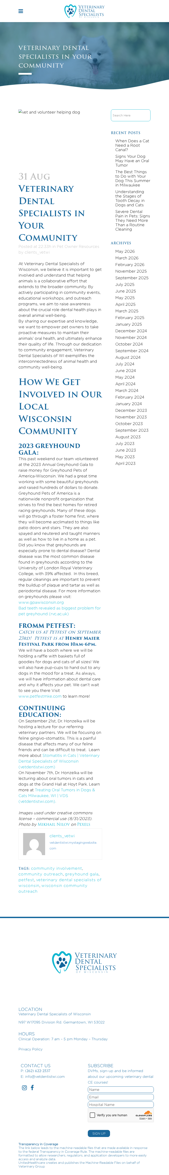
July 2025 (124, 284)
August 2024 (128, 357)
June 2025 (125, 291)
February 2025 (129, 317)
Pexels (83, 824)
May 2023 (125, 457)
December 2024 (131, 331)
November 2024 (131, 337)
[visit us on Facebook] (32, 1088)
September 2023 (132, 430)
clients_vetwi (37, 252)
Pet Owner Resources (78, 246)
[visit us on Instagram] (24, 1088)
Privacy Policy (30, 1049)
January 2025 (128, 324)
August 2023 (128, 437)
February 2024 (129, 397)
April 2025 (125, 304)
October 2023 (129, 423)
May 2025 (125, 298)
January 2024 (128, 404)
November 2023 (131, 417)
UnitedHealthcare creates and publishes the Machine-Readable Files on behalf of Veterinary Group (79, 1164)
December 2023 (131, 410)
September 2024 (132, 351)
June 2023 (125, 450)
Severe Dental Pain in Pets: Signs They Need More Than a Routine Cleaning (132, 220)
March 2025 (126, 311)
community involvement (56, 868)
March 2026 (127, 258)
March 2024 (126, 390)
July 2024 (124, 364)
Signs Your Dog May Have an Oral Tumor (132, 160)
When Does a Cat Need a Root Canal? (132, 145)
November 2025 (131, 271)
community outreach (40, 874)
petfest (26, 880)
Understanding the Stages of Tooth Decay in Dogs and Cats (130, 198)
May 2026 (125, 251)
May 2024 (125, 377)
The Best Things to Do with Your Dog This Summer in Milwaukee (132, 178)
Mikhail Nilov (54, 824)
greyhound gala (82, 874)
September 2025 (132, 278)
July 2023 (124, 443)
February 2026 (130, 264)
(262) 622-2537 (37, 1071)
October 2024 (129, 344)
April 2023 (125, 463)
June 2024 (125, 370)
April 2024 (125, 384)
